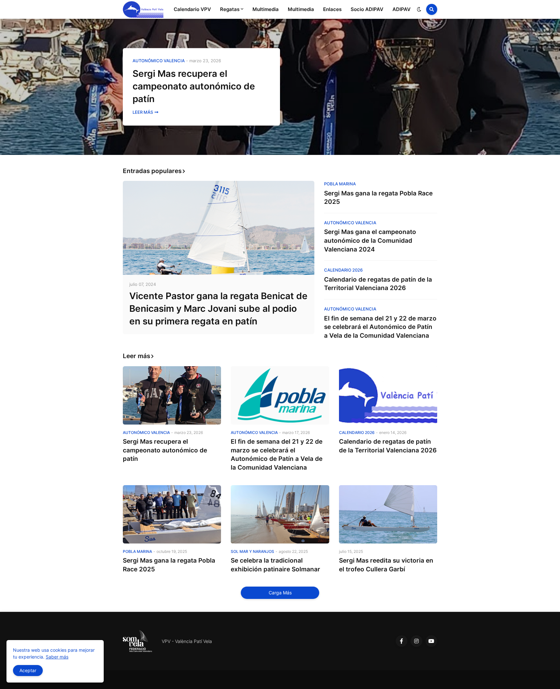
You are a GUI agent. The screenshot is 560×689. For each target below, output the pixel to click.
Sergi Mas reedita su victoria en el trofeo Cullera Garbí (386, 565)
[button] (419, 9)
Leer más (143, 112)
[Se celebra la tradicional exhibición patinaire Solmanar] (280, 514)
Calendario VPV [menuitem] (192, 9)
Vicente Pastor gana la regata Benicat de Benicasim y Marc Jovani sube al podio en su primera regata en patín (218, 308)
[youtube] (431, 641)
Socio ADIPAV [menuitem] (367, 9)
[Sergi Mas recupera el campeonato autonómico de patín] (280, 87)
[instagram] (416, 641)
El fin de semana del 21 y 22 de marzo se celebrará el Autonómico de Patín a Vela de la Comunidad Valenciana (380, 327)
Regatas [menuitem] (229, 9)
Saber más (57, 657)
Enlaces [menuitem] (332, 9)
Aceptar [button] (27, 670)
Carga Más (280, 592)
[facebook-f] (401, 641)
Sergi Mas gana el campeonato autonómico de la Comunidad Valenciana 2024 (370, 240)
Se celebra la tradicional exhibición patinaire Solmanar (275, 565)
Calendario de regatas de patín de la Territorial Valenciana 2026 (378, 284)
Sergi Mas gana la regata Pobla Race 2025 (378, 198)
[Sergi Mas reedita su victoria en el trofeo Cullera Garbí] (388, 514)
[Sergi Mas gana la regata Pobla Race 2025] (172, 514)
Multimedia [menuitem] (265, 9)
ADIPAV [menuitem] (401, 9)
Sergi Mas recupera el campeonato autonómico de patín (194, 86)
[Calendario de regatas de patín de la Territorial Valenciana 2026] (388, 395)
